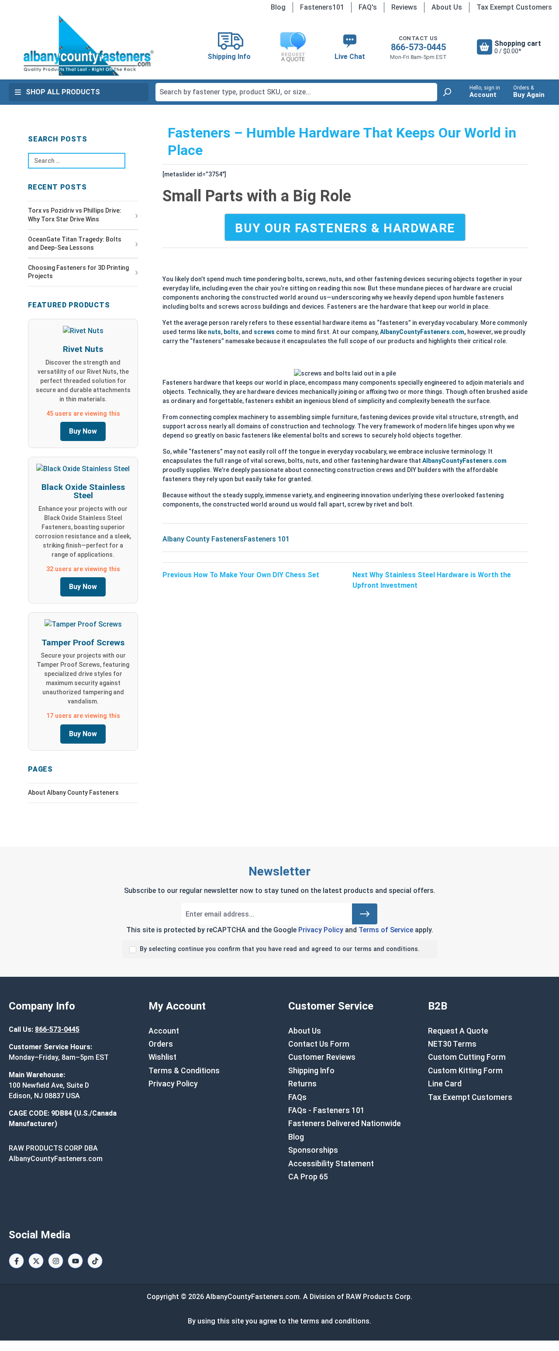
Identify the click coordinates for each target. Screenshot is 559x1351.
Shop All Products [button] (63, 92)
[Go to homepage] (89, 45)
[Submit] (365, 914)
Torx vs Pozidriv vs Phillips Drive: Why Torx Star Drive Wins (74, 215)
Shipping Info (311, 1070)
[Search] (447, 92)
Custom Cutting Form (467, 1057)
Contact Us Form (318, 1044)
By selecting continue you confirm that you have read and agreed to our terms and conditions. (280, 949)
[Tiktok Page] (95, 1260)
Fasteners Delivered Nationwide (344, 1123)
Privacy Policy (320, 930)
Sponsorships (313, 1150)
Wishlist (162, 1057)
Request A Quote (458, 1031)
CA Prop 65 (308, 1176)
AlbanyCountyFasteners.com (422, 331)
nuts (214, 331)
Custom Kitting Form (465, 1070)
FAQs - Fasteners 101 (326, 1110)
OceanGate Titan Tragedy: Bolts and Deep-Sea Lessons (74, 244)
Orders (160, 1044)
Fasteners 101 (267, 539)
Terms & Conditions (184, 1070)
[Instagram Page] (55, 1260)
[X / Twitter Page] (36, 1260)
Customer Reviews (321, 1057)
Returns (302, 1083)
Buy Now (83, 431)
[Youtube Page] (75, 1260)
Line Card (445, 1083)
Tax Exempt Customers (514, 7)
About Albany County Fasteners (73, 792)
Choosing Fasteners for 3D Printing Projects (78, 272)
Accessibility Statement (331, 1163)
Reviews (404, 7)
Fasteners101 (322, 7)
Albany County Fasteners (203, 539)
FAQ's (368, 7)
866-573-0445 (418, 47)
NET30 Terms (452, 1044)
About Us (446, 7)
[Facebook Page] (16, 1260)
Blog (278, 7)
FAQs (297, 1097)
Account (163, 1031)
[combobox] (296, 92)
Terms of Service (386, 930)
